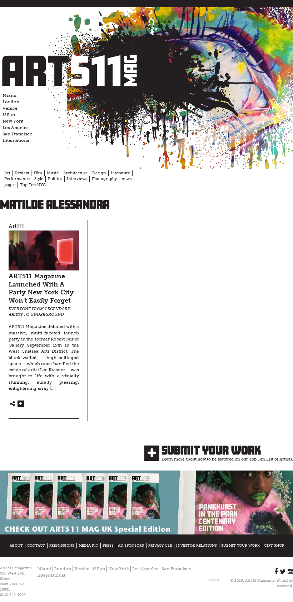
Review (22, 173)
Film (38, 173)
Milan (9, 114)
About (16, 545)
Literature (120, 173)
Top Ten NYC (33, 185)
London (11, 101)
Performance (17, 178)
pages (9, 185)
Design (99, 173)
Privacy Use (160, 545)
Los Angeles (16, 127)
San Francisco (18, 133)
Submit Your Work (211, 450)
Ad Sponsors (131, 545)
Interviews (77, 178)
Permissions (61, 545)
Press (108, 545)
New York (13, 121)
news (126, 178)
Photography (104, 178)
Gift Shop (274, 545)
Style (38, 178)
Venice (10, 108)
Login (214, 580)
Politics (55, 178)
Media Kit (88, 545)
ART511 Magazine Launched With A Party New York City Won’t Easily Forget (41, 288)
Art (7, 173)
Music (53, 173)
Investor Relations (196, 545)
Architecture (75, 173)
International (17, 140)
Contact (36, 545)
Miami (9, 95)
